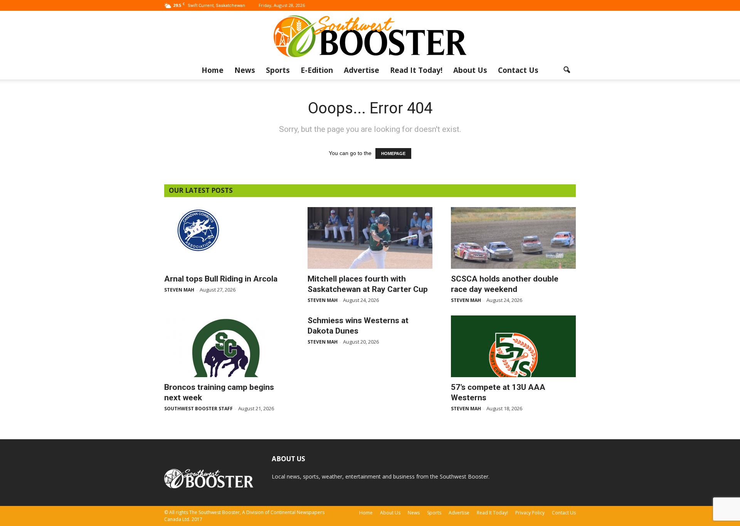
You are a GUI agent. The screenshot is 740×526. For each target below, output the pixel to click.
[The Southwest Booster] (370, 36)
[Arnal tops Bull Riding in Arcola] (226, 230)
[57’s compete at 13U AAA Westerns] (513, 346)
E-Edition (317, 70)
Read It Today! (416, 70)
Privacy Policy (530, 512)
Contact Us (518, 70)
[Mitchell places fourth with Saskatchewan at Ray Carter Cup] (370, 238)
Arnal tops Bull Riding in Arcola (221, 278)
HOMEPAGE (393, 153)
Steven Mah (179, 290)
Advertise (361, 70)
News (244, 70)
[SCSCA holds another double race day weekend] (513, 238)
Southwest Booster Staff (198, 408)
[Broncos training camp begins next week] (226, 346)
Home (213, 70)
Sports (278, 70)
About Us (470, 70)
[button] (566, 70)
